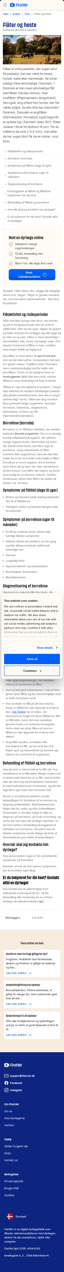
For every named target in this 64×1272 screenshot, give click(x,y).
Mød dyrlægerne (14, 1118)
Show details (45, 647)
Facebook (16, 1083)
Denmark (21, 1216)
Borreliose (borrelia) (20, 158)
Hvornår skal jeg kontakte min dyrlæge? (32, 209)
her (41, 901)
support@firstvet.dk (22, 1076)
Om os (8, 1111)
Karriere (9, 1125)
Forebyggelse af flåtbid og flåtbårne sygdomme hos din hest (29, 193)
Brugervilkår (11, 1188)
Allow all (32, 658)
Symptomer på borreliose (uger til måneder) (28, 175)
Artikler (16, 14)
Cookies (9, 1195)
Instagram (16, 1090)
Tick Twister (18, 712)
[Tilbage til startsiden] (19, 5)
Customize (30, 670)
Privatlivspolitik (13, 1181)
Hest (27, 14)
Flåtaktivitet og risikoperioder (25, 151)
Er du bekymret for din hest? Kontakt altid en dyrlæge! (32, 219)
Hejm (5, 14)
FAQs (7, 1153)
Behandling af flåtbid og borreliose (28, 202)
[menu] (5, 5)
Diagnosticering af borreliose (25, 184)
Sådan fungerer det (16, 1146)
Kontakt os (11, 1160)
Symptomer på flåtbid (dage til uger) (30, 165)
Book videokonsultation (29, 275)
